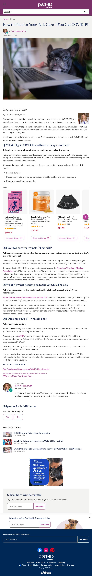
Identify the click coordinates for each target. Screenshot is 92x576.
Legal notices (60, 565)
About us (30, 562)
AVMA (21, 336)
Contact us (51, 562)
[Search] (85, 11)
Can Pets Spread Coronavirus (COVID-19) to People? (26, 369)
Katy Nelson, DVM (19, 31)
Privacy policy (47, 565)
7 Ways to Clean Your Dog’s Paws (17, 376)
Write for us (40, 562)
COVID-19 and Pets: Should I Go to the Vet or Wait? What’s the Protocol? (25, 374)
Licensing (61, 562)
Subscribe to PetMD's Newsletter (16, 534)
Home (5, 19)
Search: (7, 11)
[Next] (85, 217)
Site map (70, 565)
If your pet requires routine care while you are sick (25, 297)
